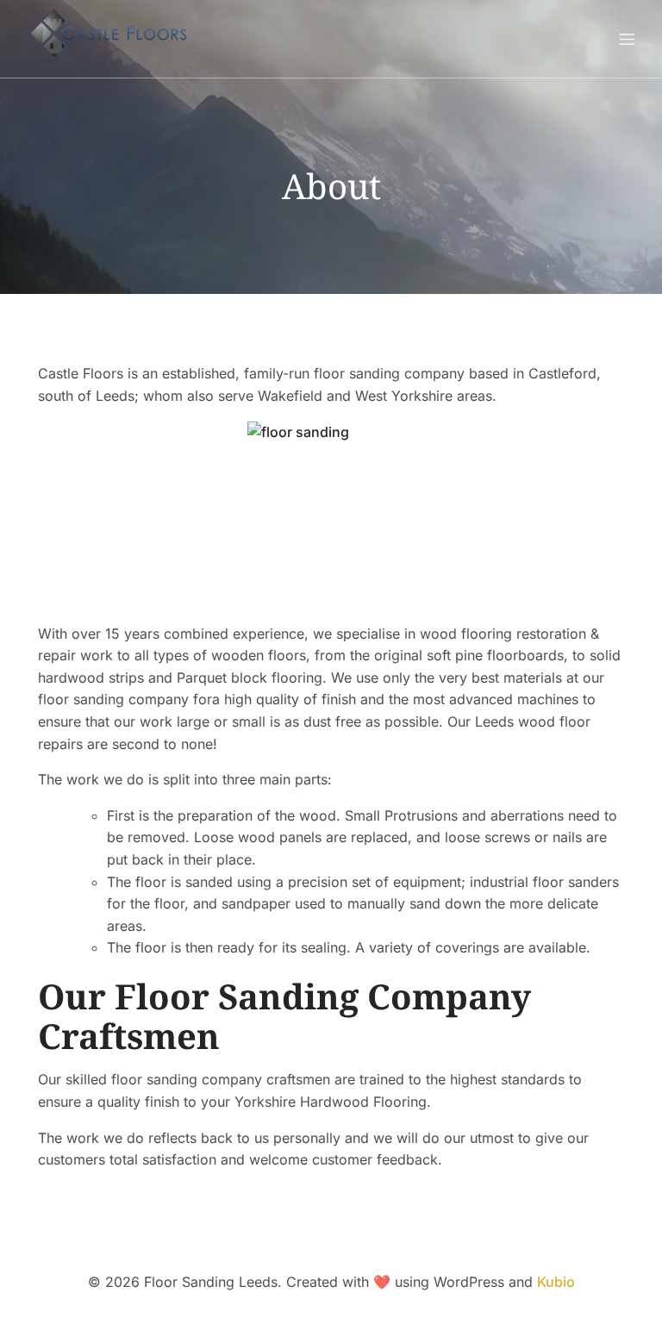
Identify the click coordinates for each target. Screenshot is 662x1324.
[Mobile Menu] (626, 38)
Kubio (556, 1281)
